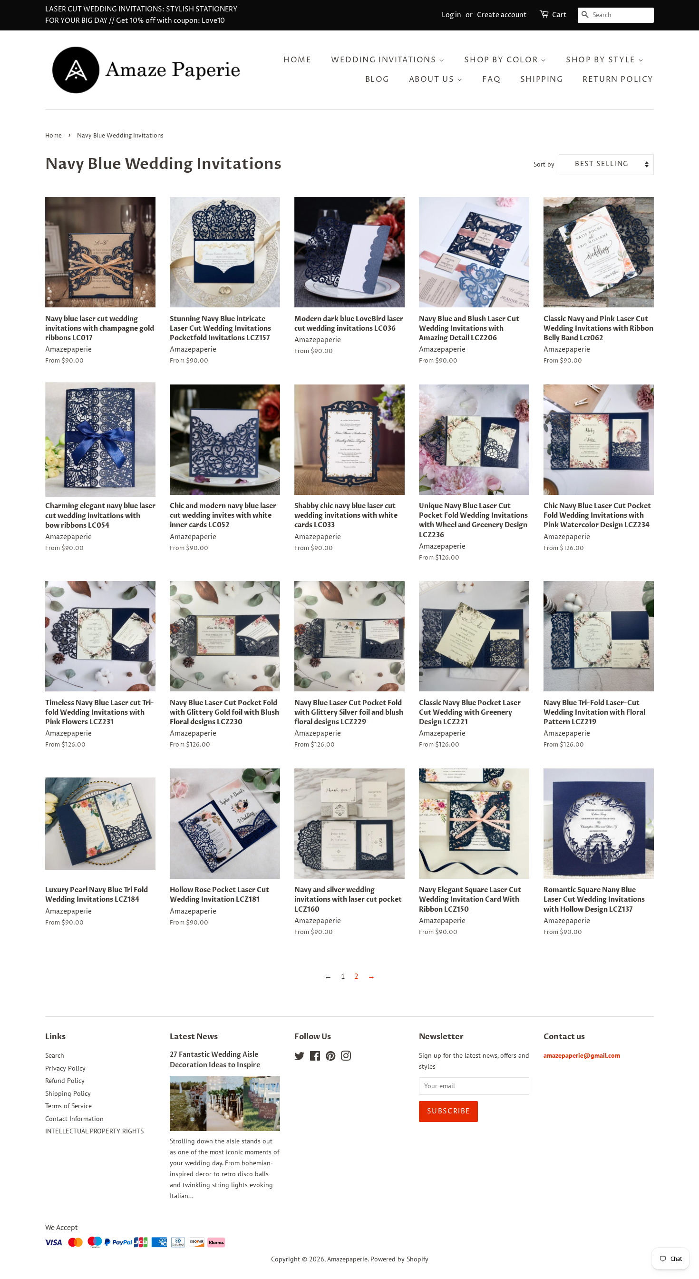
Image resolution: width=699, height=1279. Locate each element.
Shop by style (602, 60)
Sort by (544, 163)
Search (54, 1055)
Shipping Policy (68, 1093)
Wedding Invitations (385, 60)
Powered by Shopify (399, 1259)
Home (297, 60)
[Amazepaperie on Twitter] (299, 1057)
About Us (433, 79)
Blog (377, 79)
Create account (502, 15)
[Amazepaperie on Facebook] (315, 1057)
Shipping (541, 79)
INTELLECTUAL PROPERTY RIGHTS (94, 1131)
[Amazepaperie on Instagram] (345, 1057)
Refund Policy (65, 1080)
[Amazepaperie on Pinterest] (330, 1057)
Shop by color (502, 60)
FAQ (491, 79)
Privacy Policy (65, 1068)
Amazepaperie (347, 1259)
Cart (559, 15)
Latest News (194, 1037)
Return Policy (618, 79)
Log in (451, 15)
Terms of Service (68, 1106)
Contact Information (74, 1118)
